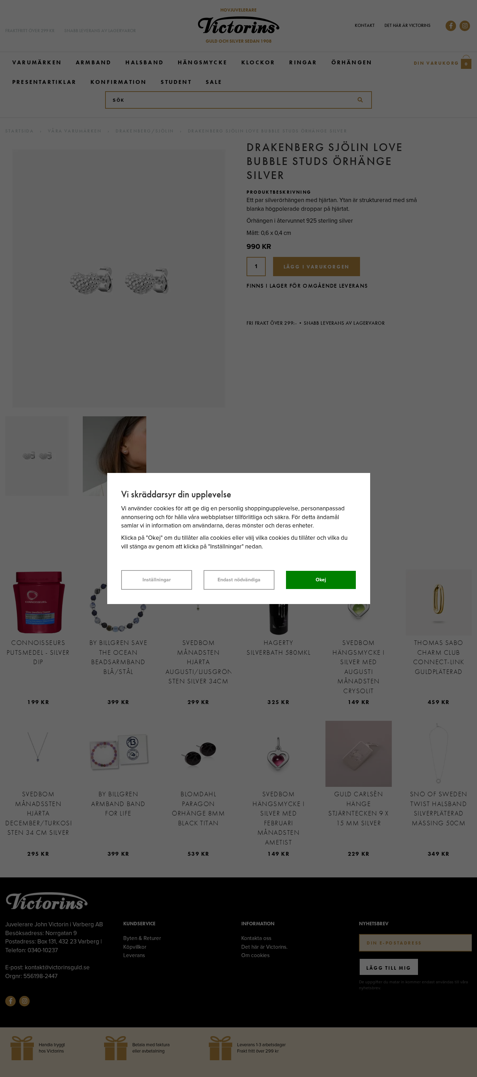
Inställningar (156, 579)
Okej (321, 579)
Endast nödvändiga (239, 579)
